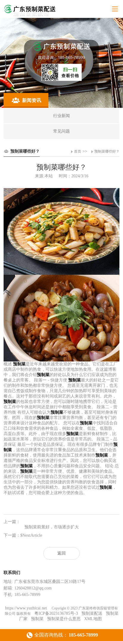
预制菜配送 (92, 613)
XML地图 (93, 619)
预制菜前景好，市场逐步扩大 (51, 527)
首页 (77, 151)
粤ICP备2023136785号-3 (56, 613)
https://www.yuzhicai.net (26, 608)
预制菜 (37, 619)
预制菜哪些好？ (106, 151)
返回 (61, 553)
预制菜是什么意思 (64, 619)
